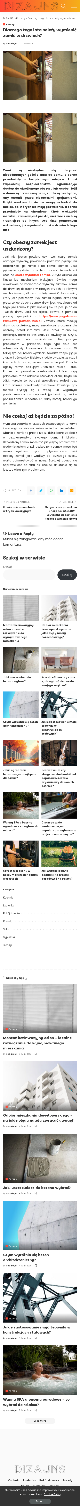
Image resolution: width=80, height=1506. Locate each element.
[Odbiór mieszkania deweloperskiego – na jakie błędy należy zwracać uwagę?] (59, 608)
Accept (40, 1501)
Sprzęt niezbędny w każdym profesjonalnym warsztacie (20, 874)
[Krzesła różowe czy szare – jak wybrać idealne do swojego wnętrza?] (59, 660)
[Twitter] (41, 490)
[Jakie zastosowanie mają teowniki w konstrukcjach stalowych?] (59, 704)
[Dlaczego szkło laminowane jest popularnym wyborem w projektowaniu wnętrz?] (59, 805)
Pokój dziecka (11, 913)
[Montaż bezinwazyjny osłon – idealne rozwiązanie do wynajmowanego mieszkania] (21, 608)
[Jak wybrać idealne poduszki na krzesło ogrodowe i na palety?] (59, 854)
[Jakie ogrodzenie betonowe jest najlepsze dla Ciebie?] (21, 753)
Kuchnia (8, 897)
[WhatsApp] (51, 490)
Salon (6, 929)
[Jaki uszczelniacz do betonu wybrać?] (21, 660)
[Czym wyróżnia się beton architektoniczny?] (21, 704)
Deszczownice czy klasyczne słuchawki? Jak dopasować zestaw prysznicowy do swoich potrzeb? (59, 777)
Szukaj (7, 567)
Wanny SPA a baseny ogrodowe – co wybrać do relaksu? (21, 826)
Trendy (7, 945)
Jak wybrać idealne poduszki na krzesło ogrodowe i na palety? (57, 874)
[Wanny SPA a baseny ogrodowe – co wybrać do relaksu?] (21, 805)
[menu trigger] (72, 6)
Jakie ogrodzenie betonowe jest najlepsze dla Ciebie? (19, 774)
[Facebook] (31, 490)
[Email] (72, 490)
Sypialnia (9, 937)
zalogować (28, 539)
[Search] (62, 6)
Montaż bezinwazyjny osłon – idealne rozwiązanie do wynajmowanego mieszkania (18, 632)
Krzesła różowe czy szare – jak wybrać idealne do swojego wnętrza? (58, 681)
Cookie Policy (52, 1494)
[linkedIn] (61, 490)
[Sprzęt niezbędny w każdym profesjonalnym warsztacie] (21, 854)
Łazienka (8, 905)
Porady (10, 24)
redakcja (11, 44)
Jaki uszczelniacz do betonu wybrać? (37, 1187)
